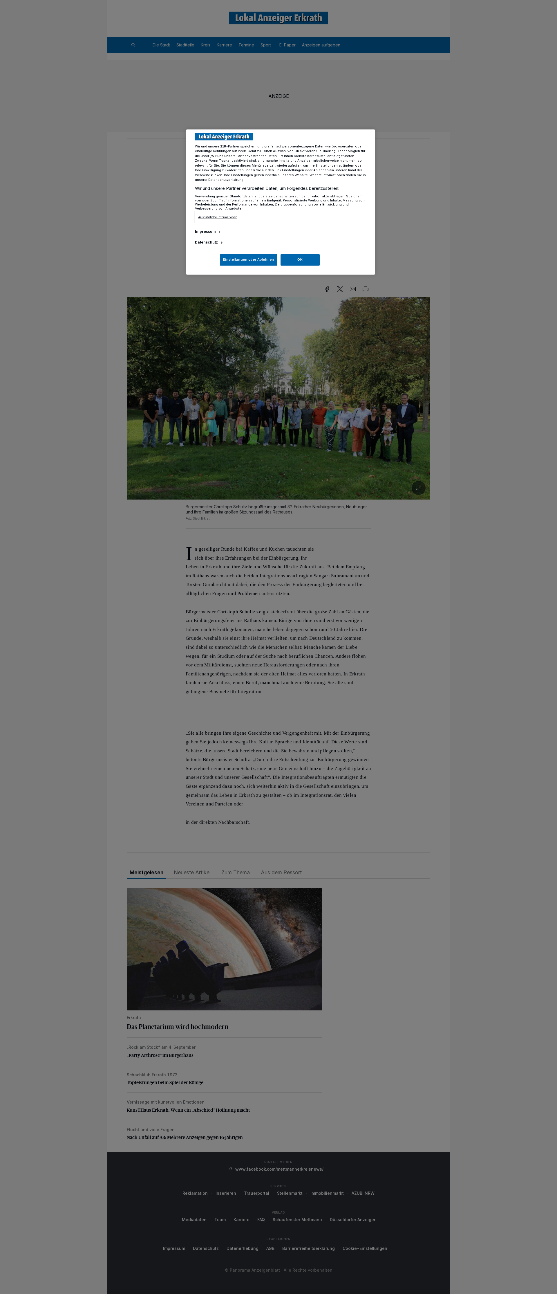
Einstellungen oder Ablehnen (248, 259)
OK (300, 259)
